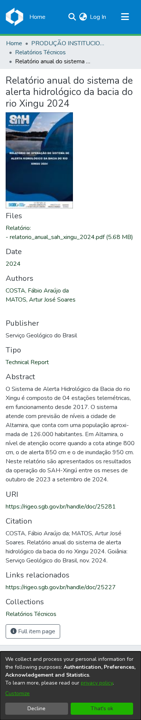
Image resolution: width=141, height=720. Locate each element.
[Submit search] (72, 16)
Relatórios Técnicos (40, 52)
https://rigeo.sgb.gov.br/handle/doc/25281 (61, 506)
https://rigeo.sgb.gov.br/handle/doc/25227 (61, 587)
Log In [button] (98, 17)
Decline (36, 708)
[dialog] (70, 685)
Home (14, 43)
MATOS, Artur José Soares (41, 300)
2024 (13, 264)
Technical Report (27, 362)
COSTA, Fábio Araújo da (37, 290)
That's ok (102, 708)
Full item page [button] (36, 631)
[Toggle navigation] (124, 17)
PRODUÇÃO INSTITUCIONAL (68, 43)
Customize (17, 693)
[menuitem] (83, 16)
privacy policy (97, 682)
